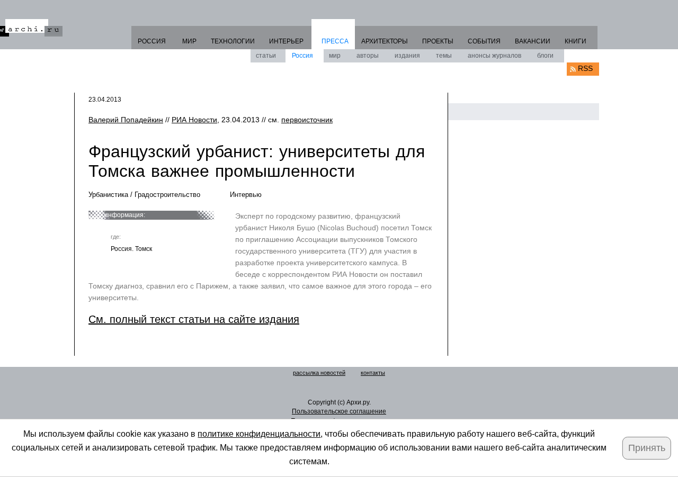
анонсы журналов (494, 55)
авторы (367, 55)
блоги (545, 55)
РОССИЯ (152, 41)
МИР (189, 41)
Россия (302, 55)
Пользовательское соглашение (339, 411)
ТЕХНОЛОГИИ (233, 41)
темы (444, 55)
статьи (266, 55)
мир (335, 55)
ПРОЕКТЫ (437, 41)
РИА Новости (194, 119)
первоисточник (307, 119)
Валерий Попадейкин (125, 119)
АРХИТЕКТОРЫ (384, 41)
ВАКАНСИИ (532, 41)
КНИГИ (575, 41)
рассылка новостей (319, 373)
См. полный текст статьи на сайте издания (193, 319)
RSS (585, 68)
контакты (373, 373)
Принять (646, 448)
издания (407, 55)
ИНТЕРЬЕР (286, 41)
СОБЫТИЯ (484, 41)
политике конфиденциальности (259, 433)
